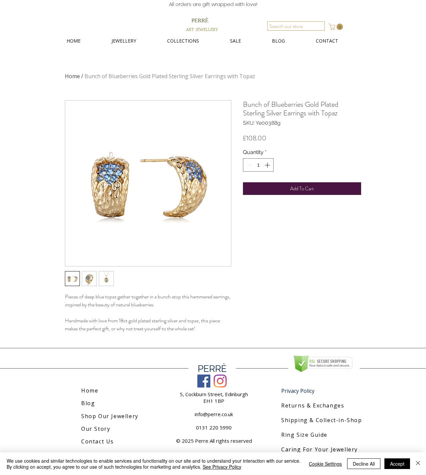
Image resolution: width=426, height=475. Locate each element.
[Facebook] (203, 381)
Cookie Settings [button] (325, 463)
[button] (336, 27)
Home (72, 76)
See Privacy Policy (222, 466)
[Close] (418, 464)
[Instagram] (220, 381)
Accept (397, 463)
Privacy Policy (298, 391)
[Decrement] (248, 165)
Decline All (364, 463)
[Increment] (268, 165)
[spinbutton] (258, 165)
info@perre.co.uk (214, 414)
